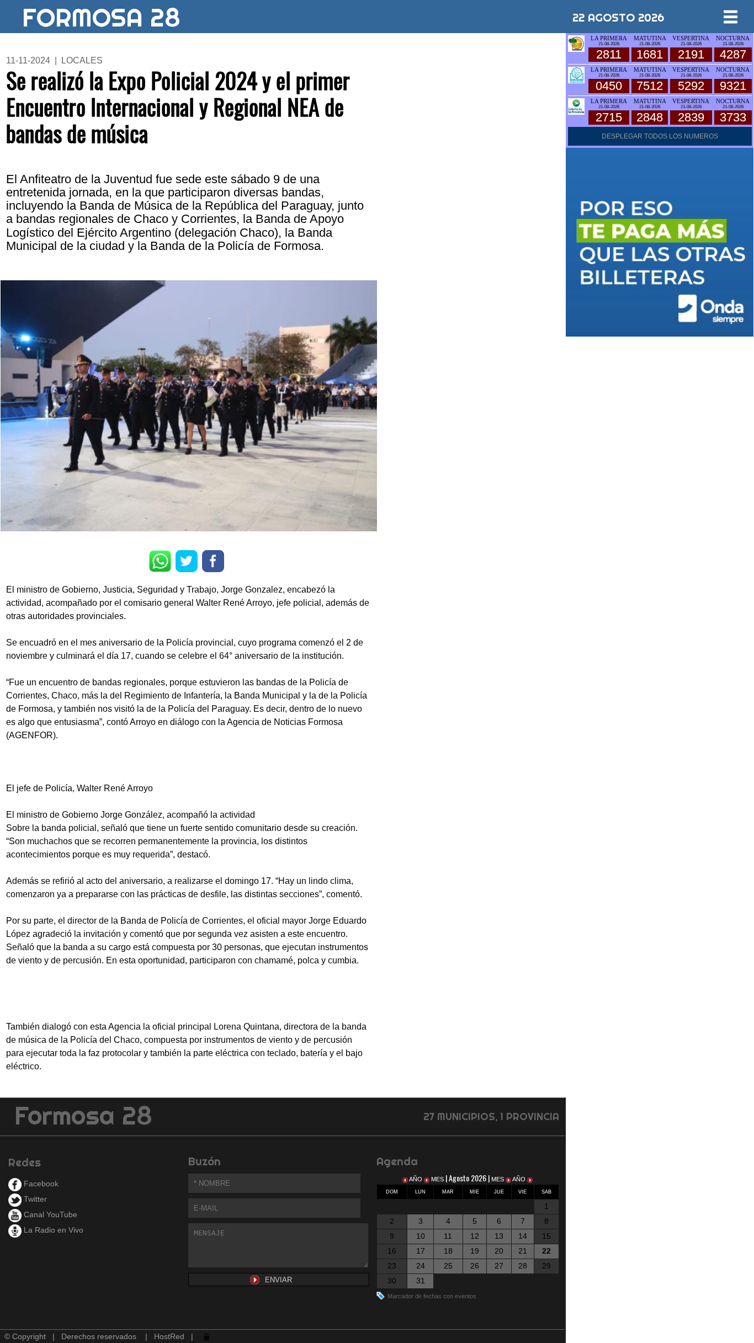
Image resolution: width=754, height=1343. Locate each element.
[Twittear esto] (187, 560)
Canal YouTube (49, 1214)
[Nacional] (576, 74)
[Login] (205, 1336)
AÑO (416, 1179)
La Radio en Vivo (52, 1229)
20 (499, 1250)
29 (546, 1265)
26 (474, 1265)
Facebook (40, 1183)
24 (420, 1265)
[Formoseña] (576, 42)
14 (522, 1236)
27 (499, 1265)
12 (474, 1236)
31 (420, 1280)
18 (448, 1250)
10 (420, 1236)
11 (448, 1236)
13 (499, 1236)
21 (522, 1250)
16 (391, 1250)
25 (448, 1265)
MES (437, 1179)
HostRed (169, 1336)
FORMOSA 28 (101, 13)
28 (522, 1265)
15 (546, 1236)
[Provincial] (576, 105)
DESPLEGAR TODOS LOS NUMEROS (660, 136)
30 (391, 1280)
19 (474, 1250)
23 (391, 1265)
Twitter (34, 1199)
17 (420, 1250)
